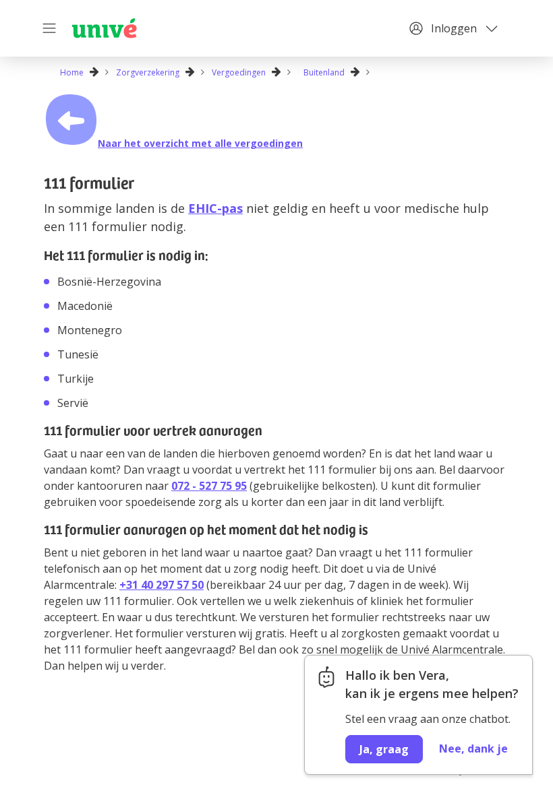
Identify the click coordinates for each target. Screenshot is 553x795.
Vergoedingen (239, 72)
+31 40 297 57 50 (161, 584)
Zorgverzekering (147, 72)
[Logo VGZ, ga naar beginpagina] (104, 28)
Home (72, 72)
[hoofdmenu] (50, 28)
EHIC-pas (215, 208)
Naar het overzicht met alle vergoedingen (200, 143)
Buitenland (324, 72)
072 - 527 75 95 (209, 485)
